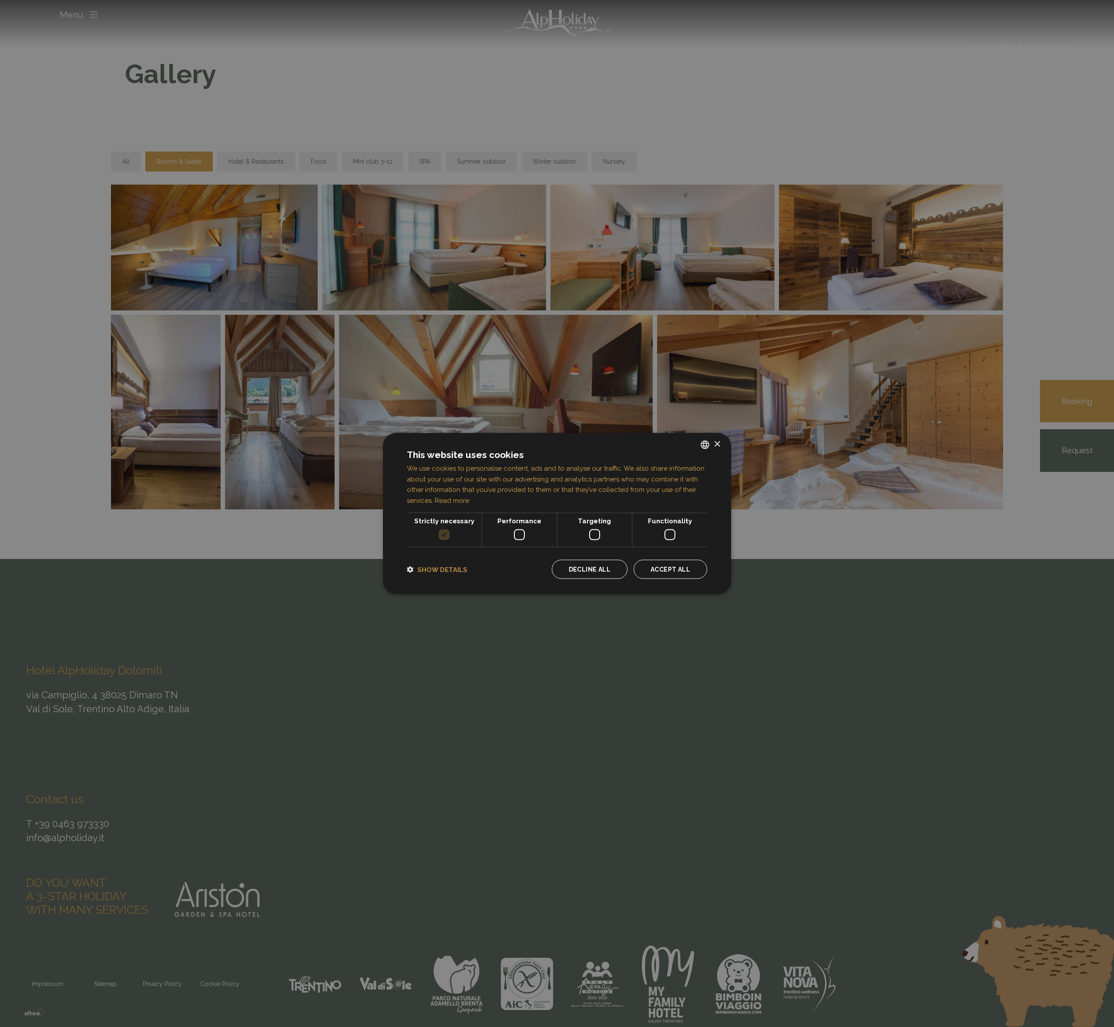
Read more (452, 501)
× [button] (717, 444)
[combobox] (705, 444)
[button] (437, 569)
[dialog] (557, 513)
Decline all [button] (590, 569)
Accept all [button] (670, 569)
